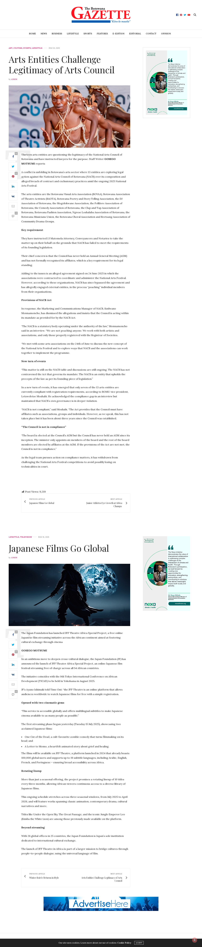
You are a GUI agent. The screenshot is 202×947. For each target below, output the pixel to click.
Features (102, 33)
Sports (87, 33)
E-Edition (118, 33)
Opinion (166, 33)
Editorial (135, 33)
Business (57, 33)
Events (27, 48)
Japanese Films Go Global (59, 548)
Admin (14, 79)
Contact (151, 33)
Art (10, 48)
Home (32, 33)
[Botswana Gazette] (101, 15)
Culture (17, 48)
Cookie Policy (124, 942)
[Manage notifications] (194, 940)
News (44, 33)
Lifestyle (73, 33)
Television (26, 537)
